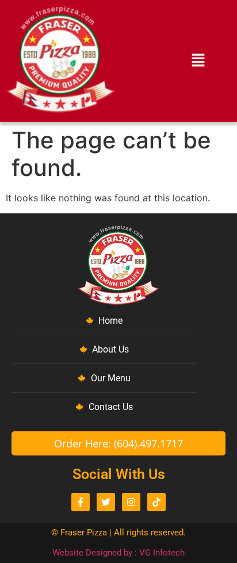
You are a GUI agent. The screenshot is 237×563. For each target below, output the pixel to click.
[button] (197, 61)
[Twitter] (106, 502)
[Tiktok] (156, 502)
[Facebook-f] (80, 502)
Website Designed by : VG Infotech (118, 552)
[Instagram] (131, 502)
